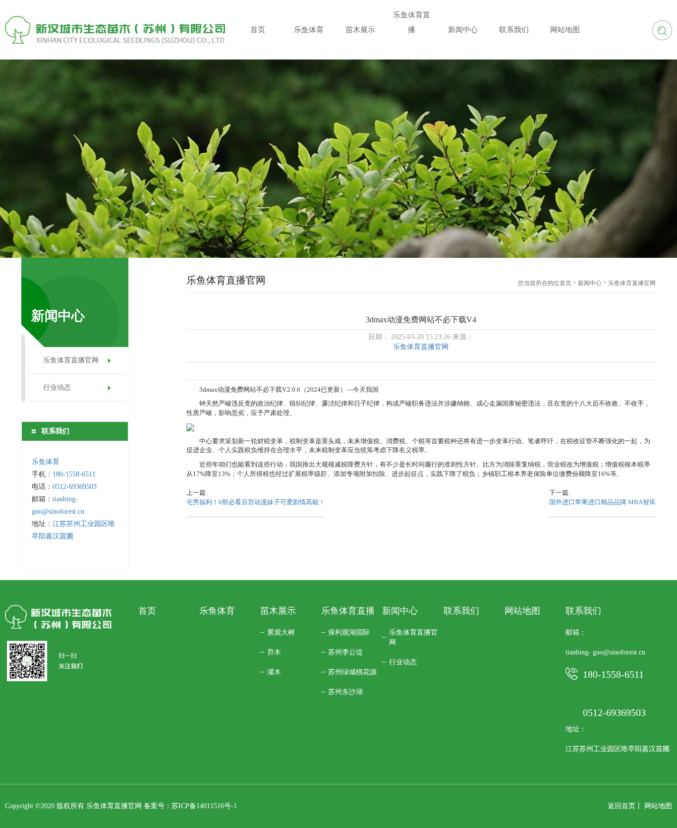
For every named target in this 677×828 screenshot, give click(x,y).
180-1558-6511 (75, 474)
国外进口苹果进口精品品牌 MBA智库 (602, 502)
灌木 (274, 672)
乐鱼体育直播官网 (71, 360)
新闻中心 (590, 283)
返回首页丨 (625, 806)
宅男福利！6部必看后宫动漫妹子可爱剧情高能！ (255, 502)
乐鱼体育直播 (348, 611)
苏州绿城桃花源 (352, 672)
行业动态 (57, 387)
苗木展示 (278, 611)
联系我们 (461, 611)
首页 (565, 283)
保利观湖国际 (349, 632)
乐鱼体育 (45, 462)
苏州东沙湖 (345, 692)
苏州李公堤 (345, 652)
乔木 (274, 652)
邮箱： (575, 632)
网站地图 (522, 611)
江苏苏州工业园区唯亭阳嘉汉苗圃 (617, 749)
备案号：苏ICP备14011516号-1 (190, 806)
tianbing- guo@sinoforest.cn (605, 652)
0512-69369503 (75, 486)
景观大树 (281, 632)
